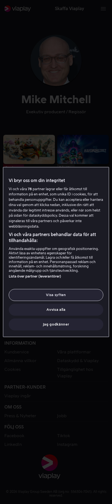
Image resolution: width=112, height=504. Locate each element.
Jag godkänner (56, 324)
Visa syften (56, 295)
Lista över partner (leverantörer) (35, 276)
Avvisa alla (55, 309)
